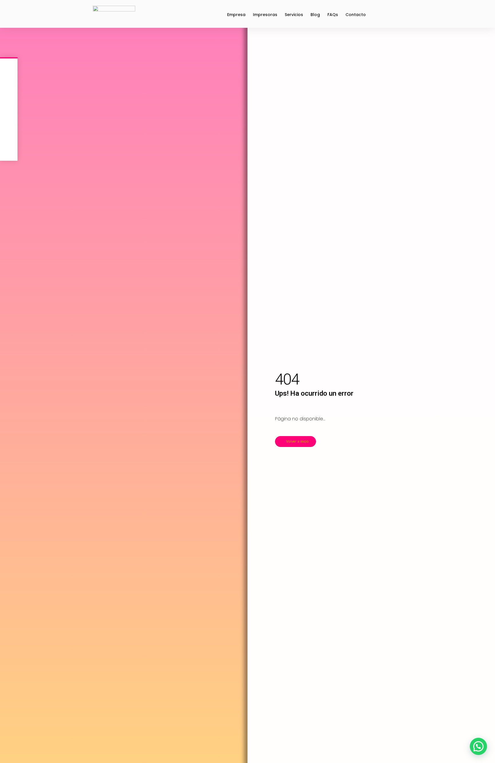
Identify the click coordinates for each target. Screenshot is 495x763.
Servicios (294, 14)
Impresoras (265, 14)
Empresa (236, 14)
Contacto (355, 14)
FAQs (332, 14)
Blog (315, 14)
